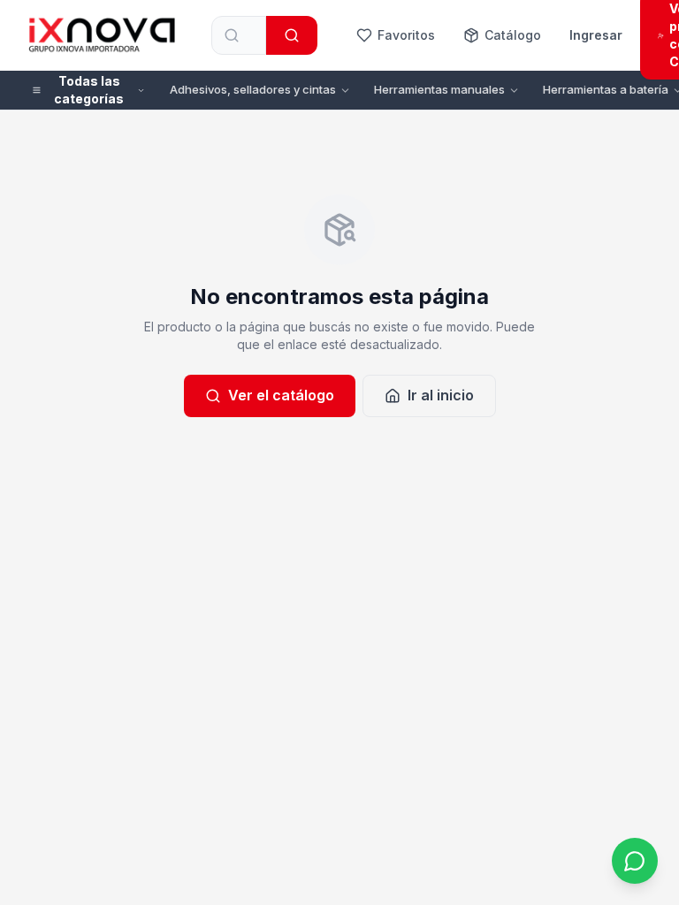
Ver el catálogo (281, 395)
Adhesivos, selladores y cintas (253, 89)
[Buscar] (291, 35)
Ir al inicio (441, 395)
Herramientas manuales (439, 89)
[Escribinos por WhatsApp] (635, 861)
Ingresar (595, 34)
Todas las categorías (89, 89)
